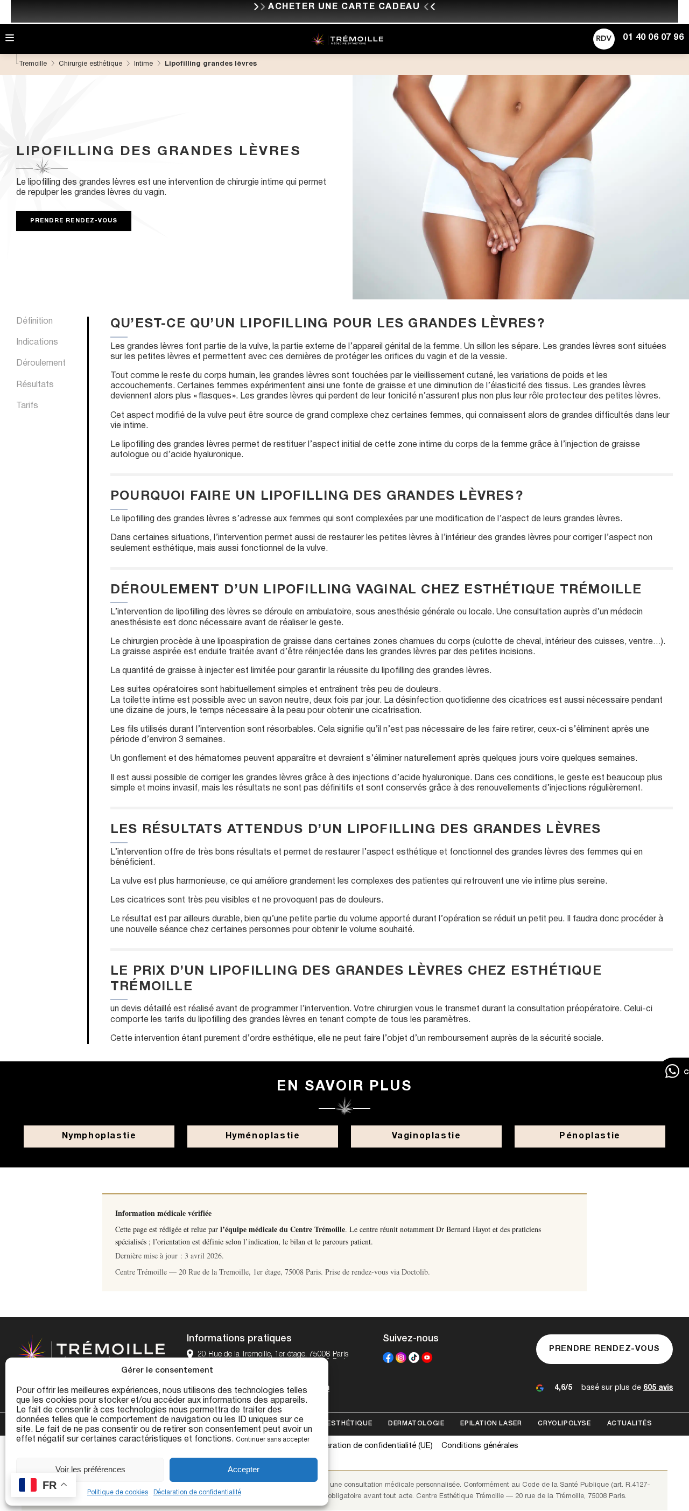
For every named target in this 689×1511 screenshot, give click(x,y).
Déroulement (41, 363)
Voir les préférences (90, 1469)
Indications (37, 342)
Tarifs (27, 406)
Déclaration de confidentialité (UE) (371, 1446)
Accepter (243, 1469)
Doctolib (415, 1272)
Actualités (629, 1423)
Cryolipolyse (564, 1423)
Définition (34, 321)
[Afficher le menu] (9, 38)
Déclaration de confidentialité (197, 1492)
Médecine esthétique (331, 1423)
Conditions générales (479, 1446)
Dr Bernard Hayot (463, 1229)
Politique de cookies (117, 1492)
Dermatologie (416, 1423)
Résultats (35, 384)
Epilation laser (491, 1423)
